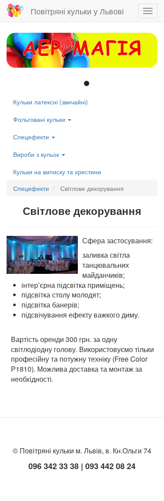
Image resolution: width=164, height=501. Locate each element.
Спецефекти (32, 136)
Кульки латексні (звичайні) (50, 101)
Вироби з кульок (37, 154)
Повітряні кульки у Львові (77, 11)
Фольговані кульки (40, 119)
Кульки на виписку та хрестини (57, 171)
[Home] (15, 10)
